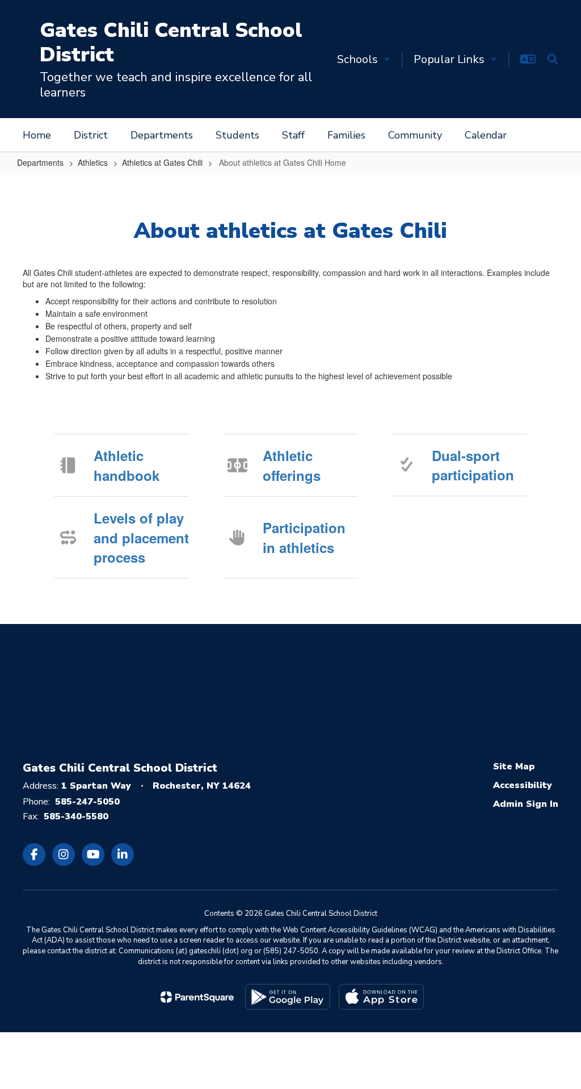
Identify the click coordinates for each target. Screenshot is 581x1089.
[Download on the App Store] (381, 997)
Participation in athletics (304, 537)
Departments (40, 162)
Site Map (513, 766)
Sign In (542, 804)
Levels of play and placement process (141, 537)
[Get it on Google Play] (287, 997)
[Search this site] (552, 59)
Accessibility (522, 785)
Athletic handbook (126, 465)
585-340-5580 (76, 816)
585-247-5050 (87, 801)
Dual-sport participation (473, 465)
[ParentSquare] (197, 997)
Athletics (93, 162)
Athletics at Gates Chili (162, 162)
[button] (363, 59)
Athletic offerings (292, 465)
